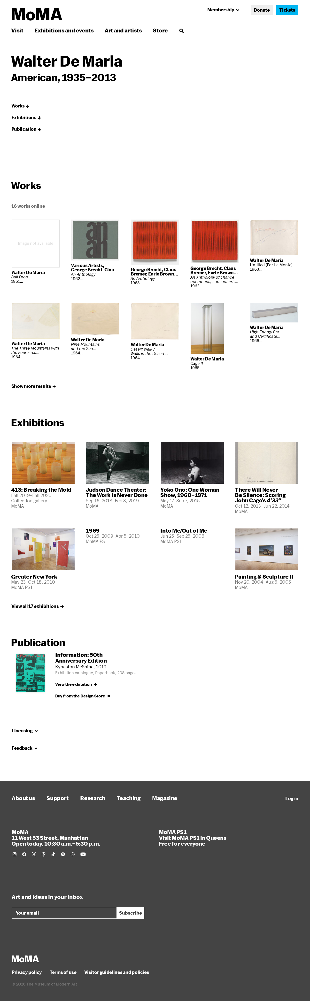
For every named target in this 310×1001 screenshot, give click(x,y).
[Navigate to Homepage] (37, 14)
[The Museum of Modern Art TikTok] (53, 854)
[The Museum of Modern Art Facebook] (24, 854)
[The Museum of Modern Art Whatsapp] (73, 854)
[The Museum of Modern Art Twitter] (34, 854)
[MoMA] (25, 959)
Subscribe (130, 913)
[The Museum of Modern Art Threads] (43, 854)
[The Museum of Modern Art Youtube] (83, 854)
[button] (20, 106)
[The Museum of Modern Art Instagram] (14, 854)
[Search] (181, 30)
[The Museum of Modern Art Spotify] (63, 854)
